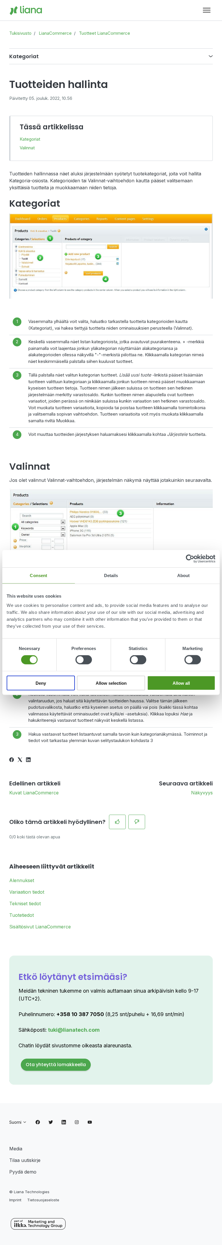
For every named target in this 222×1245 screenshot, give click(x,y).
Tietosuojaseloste (43, 1200)
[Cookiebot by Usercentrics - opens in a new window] (190, 558)
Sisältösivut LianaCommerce (40, 927)
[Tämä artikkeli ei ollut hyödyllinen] (136, 822)
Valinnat (27, 147)
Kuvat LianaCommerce (34, 793)
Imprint (15, 1200)
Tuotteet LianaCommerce (104, 33)
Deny (41, 682)
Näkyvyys (202, 793)
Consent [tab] (38, 575)
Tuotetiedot (21, 915)
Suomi (16, 1122)
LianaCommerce (55, 33)
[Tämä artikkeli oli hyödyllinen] (117, 822)
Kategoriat (30, 139)
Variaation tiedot (26, 892)
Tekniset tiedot (25, 903)
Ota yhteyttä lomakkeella (56, 1064)
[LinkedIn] (28, 760)
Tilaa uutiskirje (24, 1160)
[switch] (83, 659)
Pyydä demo (22, 1172)
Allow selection (111, 682)
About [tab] (183, 575)
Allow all (181, 682)
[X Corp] (20, 760)
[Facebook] (11, 760)
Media (15, 1149)
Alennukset (21, 880)
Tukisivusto (20, 33)
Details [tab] (111, 575)
